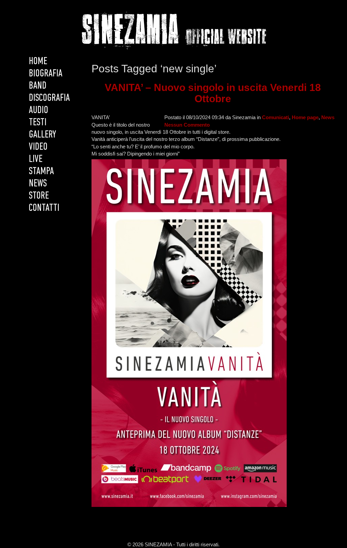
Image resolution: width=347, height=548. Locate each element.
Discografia (49, 98)
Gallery (42, 135)
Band (37, 86)
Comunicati (275, 117)
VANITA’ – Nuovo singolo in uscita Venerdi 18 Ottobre (213, 93)
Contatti (44, 208)
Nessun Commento (187, 125)
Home (38, 61)
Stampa (41, 171)
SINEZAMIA (173, 29)
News (38, 184)
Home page (305, 117)
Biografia (45, 74)
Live (35, 159)
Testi (37, 122)
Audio (38, 110)
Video (38, 147)
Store (39, 196)
